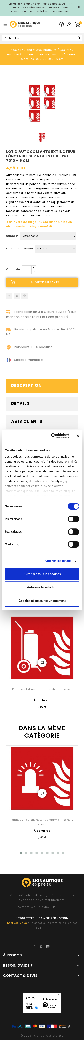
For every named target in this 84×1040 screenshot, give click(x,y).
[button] (62, 24)
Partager (9, 294)
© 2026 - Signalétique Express (42, 1035)
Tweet (17, 294)
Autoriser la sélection (42, 587)
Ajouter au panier (45, 282)
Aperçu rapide (42, 662)
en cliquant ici (59, 11)
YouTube (42, 946)
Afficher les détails (58, 560)
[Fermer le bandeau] (77, 435)
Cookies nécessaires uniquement (42, 600)
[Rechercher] (78, 38)
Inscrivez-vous (16, 923)
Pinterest (24, 294)
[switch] (73, 519)
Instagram (49, 946)
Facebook (35, 946)
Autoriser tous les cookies (42, 574)
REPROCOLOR (59, 907)
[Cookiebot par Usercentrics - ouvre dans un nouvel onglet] (52, 435)
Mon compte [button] (70, 24)
